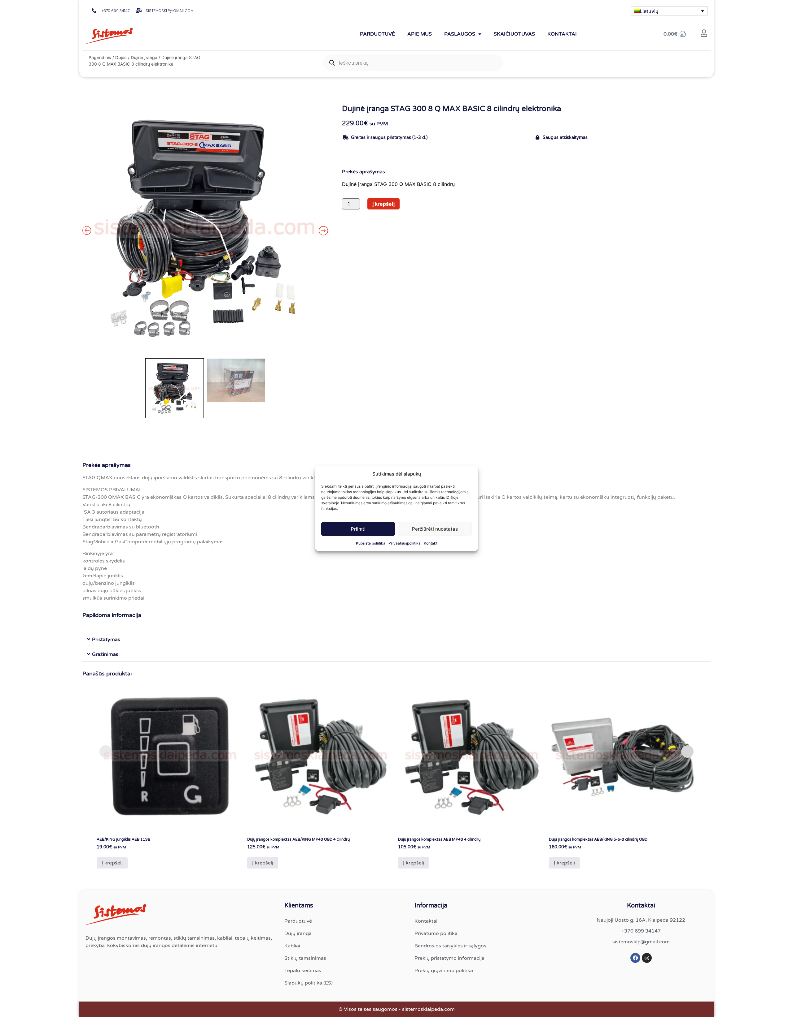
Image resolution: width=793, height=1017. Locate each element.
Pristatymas (106, 639)
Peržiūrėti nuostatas (435, 529)
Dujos (121, 57)
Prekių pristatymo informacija (449, 958)
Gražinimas (105, 654)
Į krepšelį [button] (112, 863)
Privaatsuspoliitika (404, 543)
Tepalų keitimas (302, 970)
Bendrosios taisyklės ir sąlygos (450, 946)
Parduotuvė (377, 34)
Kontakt (430, 543)
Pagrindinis (100, 57)
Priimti (358, 529)
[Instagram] (647, 958)
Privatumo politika (436, 933)
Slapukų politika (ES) (308, 983)
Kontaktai (562, 34)
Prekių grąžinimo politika (443, 970)
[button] (396, 639)
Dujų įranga (298, 933)
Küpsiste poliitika (370, 543)
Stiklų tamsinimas (305, 958)
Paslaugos (459, 34)
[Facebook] (635, 958)
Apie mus (419, 34)
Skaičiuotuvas (514, 34)
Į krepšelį (383, 204)
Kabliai (292, 946)
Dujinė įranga (144, 57)
